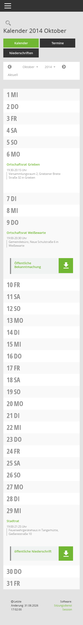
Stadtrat (13, 521)
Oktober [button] (29, 67)
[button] (66, 265)
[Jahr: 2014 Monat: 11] (64, 67)
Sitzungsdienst (63, 607)
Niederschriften (21, 53)
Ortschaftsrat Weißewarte (26, 233)
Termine (58, 43)
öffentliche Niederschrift (33, 551)
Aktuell (13, 75)
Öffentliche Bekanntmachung (27, 265)
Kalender (21, 43)
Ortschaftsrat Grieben (23, 164)
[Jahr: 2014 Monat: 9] (9, 67)
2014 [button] (49, 67)
